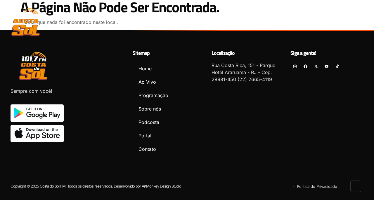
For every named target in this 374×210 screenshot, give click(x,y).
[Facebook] (342, 17)
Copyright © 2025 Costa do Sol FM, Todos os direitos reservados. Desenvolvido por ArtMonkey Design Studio (96, 186)
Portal (269, 19)
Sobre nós (202, 19)
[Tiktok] (363, 26)
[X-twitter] (353, 17)
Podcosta (238, 19)
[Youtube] (363, 17)
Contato (299, 19)
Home (99, 19)
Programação (162, 19)
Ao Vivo (126, 19)
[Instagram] (332, 17)
